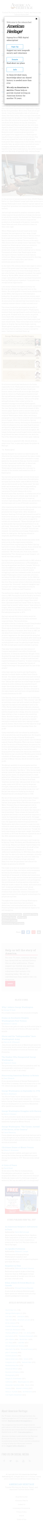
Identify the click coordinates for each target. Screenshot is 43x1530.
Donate (15, 59)
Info (15, 69)
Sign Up (14, 47)
